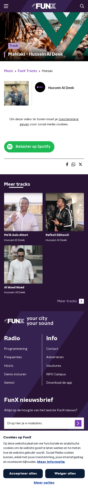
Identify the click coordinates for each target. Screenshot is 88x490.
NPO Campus (56, 374)
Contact (52, 348)
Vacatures (53, 365)
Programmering (15, 348)
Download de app (59, 382)
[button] (6, 6)
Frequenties (13, 357)
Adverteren (55, 357)
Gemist (9, 382)
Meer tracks (67, 301)
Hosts (8, 365)
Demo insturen (15, 374)
